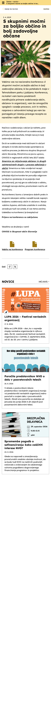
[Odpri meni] (3, 2)
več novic (43, 281)
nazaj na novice (11, 9)
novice (15, 1)
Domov (9, 1)
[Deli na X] (15, 267)
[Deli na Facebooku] (10, 267)
